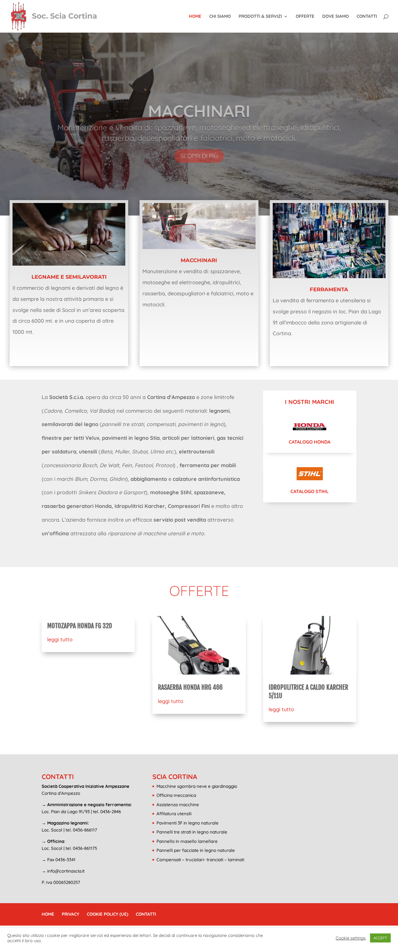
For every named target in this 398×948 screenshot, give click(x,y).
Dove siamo (335, 16)
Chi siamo (220, 16)
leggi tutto (60, 639)
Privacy (70, 914)
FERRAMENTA (329, 289)
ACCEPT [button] (380, 937)
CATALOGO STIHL (309, 491)
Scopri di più (199, 147)
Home (195, 16)
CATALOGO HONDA (309, 442)
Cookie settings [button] (351, 938)
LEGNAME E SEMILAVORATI (69, 277)
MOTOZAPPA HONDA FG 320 (79, 626)
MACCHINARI (199, 102)
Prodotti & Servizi (260, 16)
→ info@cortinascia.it (63, 871)
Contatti (367, 16)
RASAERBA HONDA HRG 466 (190, 687)
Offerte (305, 16)
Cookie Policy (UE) (107, 914)
